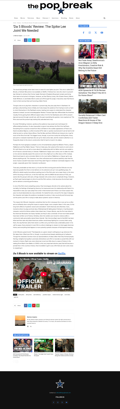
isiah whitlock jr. (37, 294)
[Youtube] (101, 32)
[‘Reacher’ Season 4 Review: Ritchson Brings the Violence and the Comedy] (64, 345)
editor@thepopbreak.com (63, 392)
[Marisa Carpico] (20, 321)
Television (16, 351)
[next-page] (17, 361)
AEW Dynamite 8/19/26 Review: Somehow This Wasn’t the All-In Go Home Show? (22, 355)
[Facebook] (25, 40)
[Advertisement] (91, 140)
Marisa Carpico (18, 35)
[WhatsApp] (38, 40)
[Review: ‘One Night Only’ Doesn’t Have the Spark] (43, 345)
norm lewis (67, 294)
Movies (19, 23)
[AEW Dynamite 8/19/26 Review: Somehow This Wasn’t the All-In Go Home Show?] (22, 345)
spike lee (16, 297)
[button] (104, 18)
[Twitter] (30, 40)
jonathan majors (47, 294)
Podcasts (81, 112)
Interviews (81, 57)
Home (14, 23)
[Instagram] (27, 326)
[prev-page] (14, 361)
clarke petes (21, 294)
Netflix (61, 253)
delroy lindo (29, 294)
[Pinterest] (34, 40)
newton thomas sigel (58, 294)
